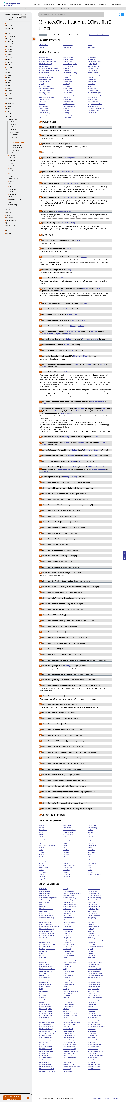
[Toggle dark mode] (121, 14)
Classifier (13, 124)
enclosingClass (68, 832)
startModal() (92, 1062)
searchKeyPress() (93, 1022)
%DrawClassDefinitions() (46, 933)
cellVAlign (42, 854)
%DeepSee (9, 28)
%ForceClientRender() (45, 960)
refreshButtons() (93, 79)
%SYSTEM (9, 88)
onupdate (91, 843)
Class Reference (29, 9)
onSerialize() (92, 966)
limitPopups (67, 874)
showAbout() (92, 1053)
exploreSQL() (92, 57)
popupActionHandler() (95, 998)
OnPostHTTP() (67, 978)
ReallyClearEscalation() (70, 991)
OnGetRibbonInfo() (45, 99)
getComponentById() (94, 906)
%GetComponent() (44, 964)
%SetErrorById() (68, 895)
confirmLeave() (68, 88)
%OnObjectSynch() (45, 1040)
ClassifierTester (18, 145)
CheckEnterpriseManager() (71, 920)
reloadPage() (92, 1002)
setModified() (92, 1031)
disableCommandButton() (71, 1051)
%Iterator (9, 52)
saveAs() (90, 86)
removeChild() (92, 1004)
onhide (90, 836)
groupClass (67, 839)
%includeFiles (43, 830)
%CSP (8, 23)
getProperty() (92, 922)
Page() (65, 986)
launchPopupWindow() (95, 946)
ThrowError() (67, 1002)
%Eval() (41, 953)
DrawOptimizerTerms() (46, 77)
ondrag (90, 832)
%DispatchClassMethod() (47, 915)
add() (40, 117)
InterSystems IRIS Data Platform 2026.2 (12, 9)
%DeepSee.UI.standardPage (99, 35)
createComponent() (69, 1044)
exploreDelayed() (68, 115)
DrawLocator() (68, 929)
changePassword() (69, 1035)
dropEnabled (67, 828)
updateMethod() (93, 113)
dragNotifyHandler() (69, 1058)
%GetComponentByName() (47, 969)
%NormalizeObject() (45, 1004)
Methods (15, 135)
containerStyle (43, 863)
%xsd (8, 210)
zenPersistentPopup (94, 874)
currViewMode (43, 872)
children (41, 856)
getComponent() (93, 904)
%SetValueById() (68, 902)
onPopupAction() (93, 70)
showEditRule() (93, 97)
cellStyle (41, 852)
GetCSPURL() (67, 942)
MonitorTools (10, 225)
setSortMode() (92, 1042)
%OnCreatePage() (44, 1018)
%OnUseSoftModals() (45, 1046)
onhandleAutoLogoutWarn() (97, 980)
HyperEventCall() (68, 953)
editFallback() (67, 99)
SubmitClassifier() (44, 113)
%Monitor (9, 62)
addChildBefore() (68, 1031)
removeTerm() (92, 81)
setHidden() (91, 1029)
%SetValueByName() (69, 904)
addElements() (68, 57)
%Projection (10, 70)
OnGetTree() (42, 101)
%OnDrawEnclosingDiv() (46, 1022)
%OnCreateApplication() (46, 1015)
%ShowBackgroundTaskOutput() (49, 70)
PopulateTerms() (44, 108)
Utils (11, 153)
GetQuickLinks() (68, 951)
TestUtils (16, 150)
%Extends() (42, 958)
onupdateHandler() (94, 995)
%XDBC (8, 106)
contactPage (42, 861)
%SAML (8, 78)
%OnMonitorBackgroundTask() (48, 68)
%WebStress (10, 103)
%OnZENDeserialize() (45, 1049)
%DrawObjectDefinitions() (47, 944)
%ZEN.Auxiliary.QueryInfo (51, 334)
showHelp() (91, 1060)
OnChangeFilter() (44, 93)
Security (8, 233)
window (90, 872)
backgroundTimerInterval (47, 845)
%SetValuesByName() (70, 906)
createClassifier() (68, 90)
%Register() (42, 1060)
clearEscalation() (68, 1040)
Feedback (124, 555)
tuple (89, 859)
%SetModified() (68, 900)
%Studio (9, 93)
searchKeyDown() (93, 1020)
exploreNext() (67, 117)
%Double (101, 442)
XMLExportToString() (70, 1015)
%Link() (41, 993)
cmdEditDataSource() (70, 73)
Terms (99, 1098)
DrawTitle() (66, 933)
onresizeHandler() (93, 993)
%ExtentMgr (10, 41)
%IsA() (41, 989)
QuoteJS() (66, 989)
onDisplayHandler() (94, 960)
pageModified (92, 845)
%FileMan (9, 46)
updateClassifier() (93, 110)
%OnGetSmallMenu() (45, 1035)
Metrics (11, 173)
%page (41, 832)
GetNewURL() (67, 949)
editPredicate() (68, 101)
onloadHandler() (93, 73)
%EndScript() (43, 951)
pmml (90, 45)
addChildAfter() (68, 1029)
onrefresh (91, 839)
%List (103, 409)
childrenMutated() (69, 1038)
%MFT (8, 59)
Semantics (12, 189)
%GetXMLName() (44, 986)
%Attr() (41, 904)
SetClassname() (43, 110)
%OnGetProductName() (46, 1033)
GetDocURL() (67, 946)
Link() (65, 969)
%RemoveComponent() (46, 1066)
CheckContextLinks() (69, 918)
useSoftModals (92, 863)
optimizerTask (67, 47)
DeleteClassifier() (44, 73)
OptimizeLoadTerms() (45, 106)
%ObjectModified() (45, 1006)
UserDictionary (12, 205)
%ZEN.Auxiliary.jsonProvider (98, 467)
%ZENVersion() (68, 913)
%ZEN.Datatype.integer (65, 172)
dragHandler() (67, 1055)
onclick (90, 830)
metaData (66, 876)
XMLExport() (67, 1011)
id (64, 856)
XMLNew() (66, 1018)
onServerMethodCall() (95, 969)
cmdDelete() (67, 70)
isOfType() (91, 944)
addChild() (66, 1026)
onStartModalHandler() (95, 975)
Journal (8, 223)
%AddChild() (43, 889)
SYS (7, 230)
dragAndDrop (43, 879)
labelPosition (67, 868)
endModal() (67, 1069)
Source (11, 192)
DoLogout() (67, 926)
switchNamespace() (94, 1069)
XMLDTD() (66, 1009)
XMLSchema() (67, 1020)
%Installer (9, 49)
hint (64, 848)
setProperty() (92, 1038)
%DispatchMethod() (45, 922)
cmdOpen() (67, 79)
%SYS (8, 85)
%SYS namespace (39, 9)
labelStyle (66, 870)
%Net (8, 65)
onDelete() (91, 958)
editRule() (66, 108)
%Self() (65, 889)
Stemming (12, 194)
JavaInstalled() (67, 966)
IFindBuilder (14, 129)
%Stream (9, 90)
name (65, 879)
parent (90, 848)
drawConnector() (68, 95)
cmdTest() (66, 86)
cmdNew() (66, 77)
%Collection (10, 26)
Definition (15, 127)
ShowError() (67, 995)
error (65, 836)
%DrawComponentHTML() (47, 935)
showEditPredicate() (94, 95)
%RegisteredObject (97, 401)
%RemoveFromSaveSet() (46, 1069)
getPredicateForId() (94, 66)
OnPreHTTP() (67, 982)
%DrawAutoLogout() (45, 931)
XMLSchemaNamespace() (71, 1022)
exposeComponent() (94, 889)
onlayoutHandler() (94, 986)
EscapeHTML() (68, 938)
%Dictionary (10, 31)
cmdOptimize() (68, 81)
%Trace (8, 96)
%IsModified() (43, 991)
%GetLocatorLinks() (45, 57)
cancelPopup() (68, 1033)
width (90, 870)
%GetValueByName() (45, 984)
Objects (11, 181)
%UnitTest (9, 98)
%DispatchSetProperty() (46, 929)
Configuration (12, 158)
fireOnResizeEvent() (94, 893)
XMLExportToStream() (70, 1013)
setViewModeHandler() (95, 1051)
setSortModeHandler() (95, 1044)
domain (41, 47)
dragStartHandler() (69, 1060)
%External (9, 44)
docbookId (42, 876)
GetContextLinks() (69, 944)
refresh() (91, 77)
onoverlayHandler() (94, 991)
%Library (9, 57)
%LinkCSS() (42, 995)
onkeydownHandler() (95, 982)
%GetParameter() (44, 978)
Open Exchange (75, 4)
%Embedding (10, 36)
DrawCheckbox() (44, 75)
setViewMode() (93, 1049)
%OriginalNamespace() (46, 1051)
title (89, 856)
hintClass (66, 850)
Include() (66, 958)
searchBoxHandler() (94, 1015)
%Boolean (67, 334)
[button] (40, 121)
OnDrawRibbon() (44, 95)
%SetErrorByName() (69, 898)
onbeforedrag (92, 828)
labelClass (66, 863)
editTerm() (66, 110)
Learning (37, 4)
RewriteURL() (67, 993)
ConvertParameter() (69, 922)
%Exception (10, 39)
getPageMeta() (92, 920)
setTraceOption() (93, 1046)
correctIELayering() (69, 1042)
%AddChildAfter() (44, 891)
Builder (12, 122)
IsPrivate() (66, 964)
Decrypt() (66, 924)
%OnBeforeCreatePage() (46, 1013)
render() (90, 1006)
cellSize (41, 850)
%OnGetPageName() (45, 64)
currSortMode (43, 868)
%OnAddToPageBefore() (46, 1011)
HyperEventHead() (69, 955)
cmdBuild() (66, 68)
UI (59, 9)
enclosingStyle (68, 834)
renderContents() (93, 1009)
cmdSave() (66, 84)
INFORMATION (11, 220)
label (65, 861)
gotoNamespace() (93, 935)
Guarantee (106, 1098)
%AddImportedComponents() (48, 898)
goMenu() (91, 933)
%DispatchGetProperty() (46, 920)
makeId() (91, 951)
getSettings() (92, 924)
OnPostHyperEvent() (69, 980)
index (65, 859)
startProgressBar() (94, 1064)
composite (42, 859)
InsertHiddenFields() (69, 962)
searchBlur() (92, 1013)
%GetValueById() (44, 982)
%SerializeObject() (69, 891)
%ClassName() (43, 911)
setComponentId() (94, 1024)
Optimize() (42, 104)
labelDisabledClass (69, 865)
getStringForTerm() (94, 68)
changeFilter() (67, 61)
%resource (42, 834)
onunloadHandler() (94, 75)
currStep (41, 870)
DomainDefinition (13, 166)
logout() (90, 949)
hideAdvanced (68, 45)
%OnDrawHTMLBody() (46, 1024)
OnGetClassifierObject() (46, 97)
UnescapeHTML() (68, 1004)
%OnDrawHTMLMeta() (46, 1029)
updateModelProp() (94, 115)
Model (11, 176)
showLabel (91, 852)
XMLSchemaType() (69, 1024)
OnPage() (66, 973)
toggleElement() (93, 106)
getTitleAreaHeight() (94, 926)
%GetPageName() (44, 975)
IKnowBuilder (14, 132)
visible (90, 868)
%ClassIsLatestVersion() (46, 909)
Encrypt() (66, 935)
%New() (41, 1002)
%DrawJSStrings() (44, 942)
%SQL (8, 83)
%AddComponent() (45, 895)
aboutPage (42, 839)
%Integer (76, 356)
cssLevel (41, 865)
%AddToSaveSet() (44, 900)
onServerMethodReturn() (96, 973)
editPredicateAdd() (69, 104)
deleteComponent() (69, 1049)
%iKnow (47, 9)
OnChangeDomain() (45, 90)
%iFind (8, 114)
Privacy (95, 1098)
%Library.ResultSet (74, 331)
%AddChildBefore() (45, 893)
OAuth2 (8, 228)
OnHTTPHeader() (68, 971)
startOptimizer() (93, 101)
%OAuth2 (9, 67)
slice (89, 854)
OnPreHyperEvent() (69, 984)
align (40, 841)
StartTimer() (67, 998)
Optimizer (13, 137)
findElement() (92, 891)
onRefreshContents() (94, 964)
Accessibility (115, 1098)
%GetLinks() (42, 973)
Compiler (12, 155)
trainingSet (91, 47)
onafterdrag (92, 825)
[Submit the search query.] (102, 14)
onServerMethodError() (95, 971)
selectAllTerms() (93, 88)
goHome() (91, 931)
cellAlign (41, 848)
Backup (8, 212)
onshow (90, 841)
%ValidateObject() (69, 911)
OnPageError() (68, 975)
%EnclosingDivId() (44, 946)
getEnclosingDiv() (93, 909)
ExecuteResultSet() (44, 81)
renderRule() (92, 84)
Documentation (49, 4)
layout (65, 872)
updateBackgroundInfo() (96, 108)
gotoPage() (91, 938)
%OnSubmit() (43, 1044)
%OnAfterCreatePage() (46, 59)
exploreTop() (92, 59)
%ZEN (8, 111)
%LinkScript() (43, 998)
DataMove (9, 217)
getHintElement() (93, 913)
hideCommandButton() (95, 940)
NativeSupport (13, 179)
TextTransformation (15, 199)
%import (41, 828)
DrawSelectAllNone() (45, 79)
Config (8, 215)
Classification (54, 9)
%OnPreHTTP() (43, 1042)
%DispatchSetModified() (46, 924)
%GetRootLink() (44, 980)
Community (62, 4)
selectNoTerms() (93, 90)
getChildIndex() (93, 902)
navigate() (91, 953)
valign (90, 865)
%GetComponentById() (46, 966)
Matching (12, 171)
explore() (66, 113)
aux (40, 843)
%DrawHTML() (43, 938)
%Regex (8, 75)
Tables (11, 197)
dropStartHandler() (69, 1064)
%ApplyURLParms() (45, 902)
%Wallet (8, 101)
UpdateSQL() (43, 115)
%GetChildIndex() (44, 962)
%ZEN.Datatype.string (69, 158)
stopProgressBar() (94, 1066)
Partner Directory (116, 4)
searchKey (91, 850)
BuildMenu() (67, 915)
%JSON (8, 54)
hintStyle (66, 852)
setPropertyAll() (93, 1040)
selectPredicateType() (95, 93)
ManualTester (17, 148)
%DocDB (9, 33)
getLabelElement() (94, 915)
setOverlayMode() (94, 1033)
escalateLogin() (68, 1071)
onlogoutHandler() (94, 989)
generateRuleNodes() (94, 61)
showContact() (92, 1058)
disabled (41, 874)
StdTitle (41, 836)
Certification (103, 4)
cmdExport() (67, 75)
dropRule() (66, 97)
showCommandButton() (95, 1055)
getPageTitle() (92, 64)
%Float (60, 291)
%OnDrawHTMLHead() (46, 1026)
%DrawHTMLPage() (45, 940)
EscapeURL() (67, 940)
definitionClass (43, 45)
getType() (91, 929)
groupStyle (66, 841)
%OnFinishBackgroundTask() (48, 61)
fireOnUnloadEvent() (94, 895)
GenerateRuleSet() (44, 86)
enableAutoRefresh (69, 830)
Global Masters (90, 4)
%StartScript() (67, 909)
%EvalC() (41, 955)
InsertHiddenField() (69, 960)
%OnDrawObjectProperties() (48, 1031)
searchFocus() (92, 1018)
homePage (66, 854)
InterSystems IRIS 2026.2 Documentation (12, 1098)
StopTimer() (67, 1000)
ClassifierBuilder (65, 9)
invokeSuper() (92, 942)
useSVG (90, 861)
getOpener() (92, 918)
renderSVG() (92, 1011)
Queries (11, 184)
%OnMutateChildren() (46, 1038)
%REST (8, 72)
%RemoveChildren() (45, 1064)
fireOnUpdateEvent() (94, 898)
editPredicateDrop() (69, 106)
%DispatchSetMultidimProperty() (49, 926)
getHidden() (92, 911)
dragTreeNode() (68, 93)
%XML (8, 109)
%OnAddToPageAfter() (46, 1009)
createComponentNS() (70, 1046)
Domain (10, 163)
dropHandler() (68, 1062)
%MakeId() (42, 1000)
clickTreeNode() (68, 66)
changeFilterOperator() (70, 64)
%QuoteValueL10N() (45, 1058)
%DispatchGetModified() (46, 918)
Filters (11, 168)
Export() (41, 84)
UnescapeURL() (68, 1006)
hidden (65, 845)
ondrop (90, 834)
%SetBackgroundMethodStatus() (73, 893)
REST (10, 186)
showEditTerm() (93, 99)
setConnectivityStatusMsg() (96, 1026)
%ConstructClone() (44, 913)
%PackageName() (44, 1053)
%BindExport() (43, 906)
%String (84, 257)
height (65, 843)
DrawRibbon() (67, 931)
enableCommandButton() (71, 1066)
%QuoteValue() (43, 1055)
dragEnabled (67, 825)
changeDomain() (68, 59)
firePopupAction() (93, 900)
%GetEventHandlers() (45, 971)
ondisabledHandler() (94, 978)
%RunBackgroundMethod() (47, 1071)
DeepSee (12, 160)
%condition (42, 825)
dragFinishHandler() (69, 1053)
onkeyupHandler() (94, 984)
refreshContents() (93, 1000)
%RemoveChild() (44, 1062)
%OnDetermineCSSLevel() (47, 1020)
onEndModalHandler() (95, 962)
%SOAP (8, 80)
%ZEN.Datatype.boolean (70, 183)
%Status (77, 240)
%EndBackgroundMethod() (47, 949)
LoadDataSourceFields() (46, 88)
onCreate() (91, 955)
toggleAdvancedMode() (95, 104)
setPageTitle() (92, 1035)
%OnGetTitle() (43, 66)
